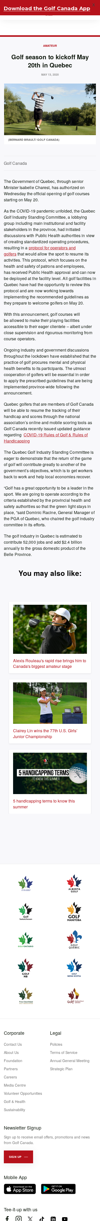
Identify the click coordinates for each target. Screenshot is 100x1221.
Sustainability (14, 1109)
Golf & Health (14, 1101)
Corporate (14, 1032)
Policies (56, 1044)
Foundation (13, 1060)
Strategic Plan (61, 1068)
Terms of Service (63, 1052)
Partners (11, 1068)
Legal (55, 1032)
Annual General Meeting (69, 1060)
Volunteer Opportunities (23, 1093)
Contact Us (13, 1044)
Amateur (50, 46)
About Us (11, 1052)
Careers (10, 1076)
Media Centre (15, 1085)
